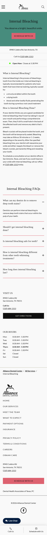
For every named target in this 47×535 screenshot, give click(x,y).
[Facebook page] (23, 510)
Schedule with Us (23, 36)
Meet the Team (11, 412)
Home (6, 400)
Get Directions (23, 316)
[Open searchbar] (43, 7)
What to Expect (12, 418)
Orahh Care (10, 455)
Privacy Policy (12, 438)
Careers (7, 449)
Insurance (9, 429)
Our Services (10, 406)
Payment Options (13, 423)
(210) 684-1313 (26, 56)
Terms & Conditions (14, 444)
